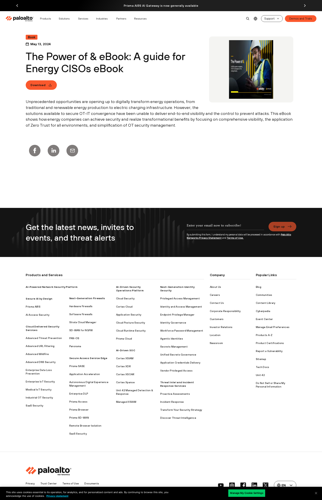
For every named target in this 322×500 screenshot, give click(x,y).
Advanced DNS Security (41, 362)
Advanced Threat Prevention (44, 338)
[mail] (72, 151)
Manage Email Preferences (273, 327)
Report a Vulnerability (269, 351)
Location (215, 335)
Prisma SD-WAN (79, 417)
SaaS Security (34, 405)
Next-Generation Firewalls (87, 298)
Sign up (279, 226)
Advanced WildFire (37, 354)
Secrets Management (174, 346)
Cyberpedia (263, 311)
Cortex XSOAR (125, 374)
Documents (91, 483)
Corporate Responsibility (225, 311)
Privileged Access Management (180, 298)
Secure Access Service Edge (88, 358)
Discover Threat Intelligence (178, 417)
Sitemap (261, 359)
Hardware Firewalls (81, 306)
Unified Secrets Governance (178, 354)
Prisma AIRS (33, 306)
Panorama (75, 346)
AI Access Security (37, 314)
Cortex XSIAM (125, 358)
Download (38, 85)
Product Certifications (270, 343)
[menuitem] (21, 18)
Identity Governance (173, 322)
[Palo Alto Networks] (20, 18)
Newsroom (216, 343)
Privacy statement (57, 495)
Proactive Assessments (175, 393)
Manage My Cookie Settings (246, 492)
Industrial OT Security (39, 397)
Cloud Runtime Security (131, 330)
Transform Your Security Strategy (181, 409)
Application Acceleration (84, 374)
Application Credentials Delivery (180, 362)
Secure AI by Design (39, 298)
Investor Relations (221, 327)
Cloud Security (125, 298)
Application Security (128, 314)
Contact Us (217, 302)
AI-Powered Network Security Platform (52, 286)
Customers (217, 319)
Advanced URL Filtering (40, 346)
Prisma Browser (79, 409)
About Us (215, 286)
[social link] (221, 485)
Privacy (30, 483)
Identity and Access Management (181, 306)
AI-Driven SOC (125, 350)
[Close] (316, 493)
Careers (215, 294)
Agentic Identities (171, 338)
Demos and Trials (300, 18)
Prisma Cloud (124, 338)
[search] (248, 18)
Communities (264, 294)
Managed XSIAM (126, 401)
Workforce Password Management (181, 330)
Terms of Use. (235, 238)
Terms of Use (70, 483)
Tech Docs (262, 367)
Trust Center (48, 483)
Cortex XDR (123, 366)
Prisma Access (78, 401)
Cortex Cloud (124, 306)
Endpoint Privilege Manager (177, 314)
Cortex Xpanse (125, 382)
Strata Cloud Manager (82, 322)
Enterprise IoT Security (40, 381)
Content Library (265, 302)
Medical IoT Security (38, 389)
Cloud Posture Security (130, 322)
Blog (258, 286)
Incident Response (172, 401)
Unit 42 (260, 375)
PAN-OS (74, 338)
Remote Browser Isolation (85, 425)
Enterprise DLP (78, 393)
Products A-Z (264, 335)
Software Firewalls (81, 314)
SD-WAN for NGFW (81, 330)
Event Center (264, 319)
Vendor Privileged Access (176, 370)
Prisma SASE (77, 366)
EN (255, 18)
